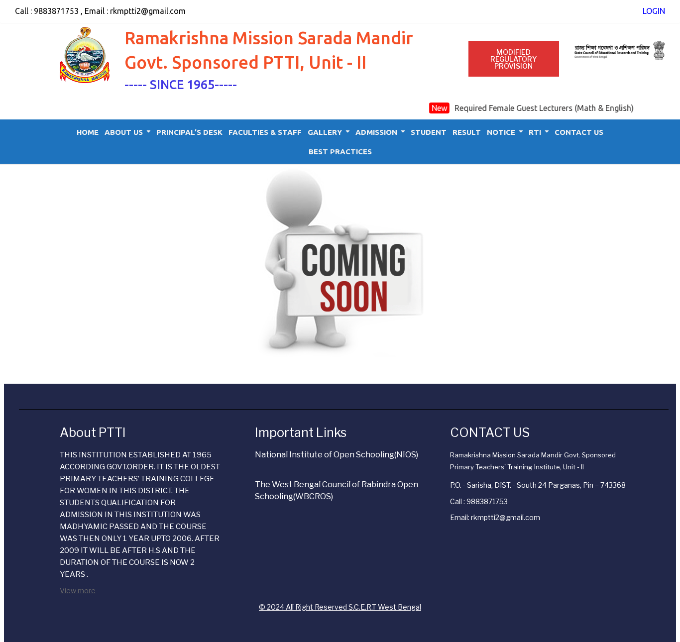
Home (88, 132)
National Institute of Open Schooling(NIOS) (336, 454)
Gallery (325, 132)
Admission (376, 132)
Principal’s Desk (189, 132)
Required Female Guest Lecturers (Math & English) (540, 108)
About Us (124, 132)
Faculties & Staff (265, 132)
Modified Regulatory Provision (513, 59)
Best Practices (340, 151)
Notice (501, 132)
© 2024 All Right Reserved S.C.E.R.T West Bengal (340, 607)
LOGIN (654, 10)
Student (429, 132)
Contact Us (579, 132)
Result (467, 132)
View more (78, 590)
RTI (535, 132)
